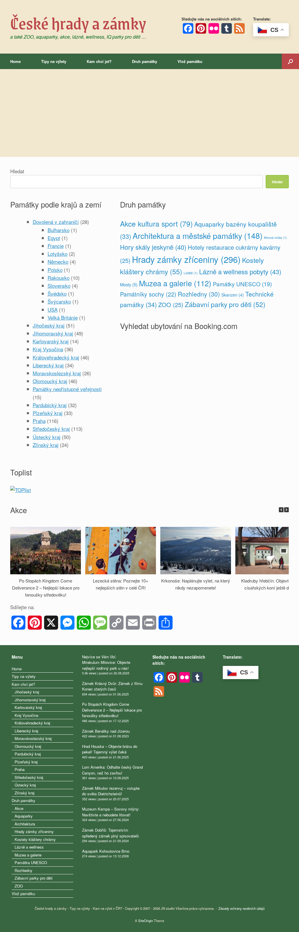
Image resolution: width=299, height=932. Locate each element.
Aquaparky (24, 816)
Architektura (25, 824)
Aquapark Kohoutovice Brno (105, 851)
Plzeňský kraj (47, 413)
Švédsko (57, 293)
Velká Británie (63, 317)
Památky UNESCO (242, 284)
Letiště (191, 273)
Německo (58, 261)
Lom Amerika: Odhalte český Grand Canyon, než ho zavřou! (112, 770)
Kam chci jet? (99, 61)
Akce (19, 808)
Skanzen (232, 295)
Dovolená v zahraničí (56, 221)
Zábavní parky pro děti (225, 304)
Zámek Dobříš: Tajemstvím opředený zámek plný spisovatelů (110, 833)
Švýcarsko (59, 301)
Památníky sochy (148, 294)
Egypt (54, 237)
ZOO (170, 304)
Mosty (129, 284)
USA (53, 309)
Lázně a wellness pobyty (240, 271)
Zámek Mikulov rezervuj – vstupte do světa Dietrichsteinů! (111, 791)
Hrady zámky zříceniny (186, 259)
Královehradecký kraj (56, 357)
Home (15, 61)
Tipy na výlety (53, 61)
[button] (290, 61)
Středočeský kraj (51, 428)
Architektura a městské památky (198, 235)
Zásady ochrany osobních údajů (241, 908)
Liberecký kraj (48, 365)
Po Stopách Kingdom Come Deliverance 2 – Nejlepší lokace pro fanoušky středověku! (45, 588)
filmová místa (275, 237)
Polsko (55, 269)
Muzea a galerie (175, 282)
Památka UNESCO (31, 862)
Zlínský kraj (45, 444)
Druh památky (144, 61)
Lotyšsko (57, 253)
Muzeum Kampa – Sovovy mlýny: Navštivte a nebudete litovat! (111, 812)
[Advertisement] (149, 113)
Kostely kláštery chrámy (35, 839)
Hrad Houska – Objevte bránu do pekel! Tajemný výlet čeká (109, 749)
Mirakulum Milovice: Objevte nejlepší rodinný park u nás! (106, 665)
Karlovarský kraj (51, 341)
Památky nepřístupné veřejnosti (67, 389)
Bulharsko (58, 230)
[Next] (286, 509)
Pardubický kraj (50, 405)
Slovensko (59, 285)
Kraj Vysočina (48, 349)
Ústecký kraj (46, 437)
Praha (39, 420)
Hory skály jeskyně (153, 246)
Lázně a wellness (29, 847)
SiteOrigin (145, 920)
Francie (56, 245)
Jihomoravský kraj (53, 333)
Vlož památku (190, 61)
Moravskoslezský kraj (57, 373)
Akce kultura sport (156, 223)
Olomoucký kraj (50, 381)
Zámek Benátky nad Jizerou (106, 731)
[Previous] (281, 509)
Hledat (17, 171)
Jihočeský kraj (49, 325)
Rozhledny (199, 293)
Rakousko (58, 277)
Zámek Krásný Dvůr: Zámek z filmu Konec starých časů (112, 686)
